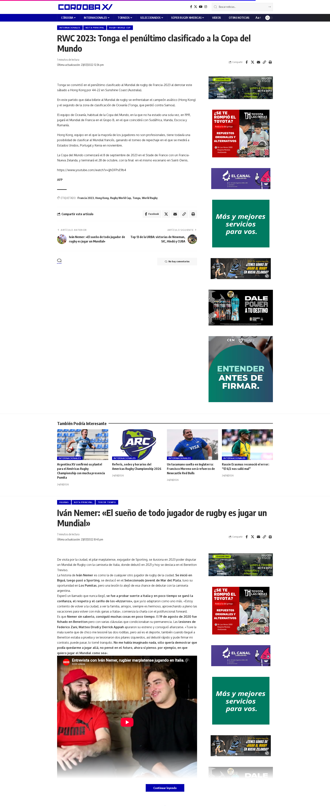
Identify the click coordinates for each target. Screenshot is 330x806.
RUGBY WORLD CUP (120, 28)
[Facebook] (191, 6)
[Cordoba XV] (85, 7)
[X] (195, 6)
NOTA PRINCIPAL (95, 28)
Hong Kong (102, 198)
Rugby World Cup (120, 198)
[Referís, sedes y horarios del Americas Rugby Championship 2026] (137, 444)
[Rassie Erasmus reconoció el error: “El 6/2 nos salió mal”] (247, 444)
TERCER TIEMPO (107, 502)
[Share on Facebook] (246, 62)
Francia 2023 (86, 198)
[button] (258, 17)
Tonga (136, 198)
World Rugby (150, 198)
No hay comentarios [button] (178, 261)
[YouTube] (200, 6)
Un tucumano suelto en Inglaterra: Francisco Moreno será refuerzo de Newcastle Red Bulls (191, 468)
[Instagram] (205, 6)
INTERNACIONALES (69, 28)
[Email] (258, 62)
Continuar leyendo (165, 788)
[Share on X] (252, 62)
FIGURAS (64, 502)
